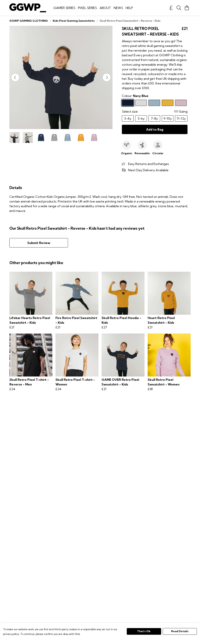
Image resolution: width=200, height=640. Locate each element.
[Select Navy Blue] (128, 103)
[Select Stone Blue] (154, 103)
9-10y (167, 118)
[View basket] (187, 8)
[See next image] (107, 77)
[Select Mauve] (181, 103)
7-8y (154, 118)
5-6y (141, 118)
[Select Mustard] (167, 103)
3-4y (127, 118)
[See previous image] (15, 77)
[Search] (179, 8)
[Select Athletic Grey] (141, 103)
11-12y (181, 118)
